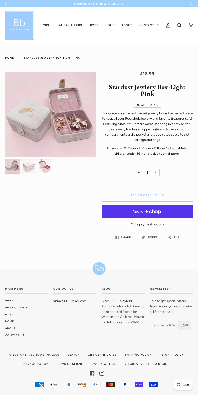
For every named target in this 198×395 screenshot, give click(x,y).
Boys (9, 314)
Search (73, 354)
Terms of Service (70, 364)
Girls (9, 300)
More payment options (147, 224)
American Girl (17, 307)
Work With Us (104, 364)
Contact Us (15, 335)
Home (9, 57)
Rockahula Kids (147, 105)
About (10, 328)
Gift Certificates (102, 354)
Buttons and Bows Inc (32, 354)
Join (184, 325)
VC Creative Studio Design (147, 364)
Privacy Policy (35, 364)
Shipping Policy (138, 354)
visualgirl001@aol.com (70, 301)
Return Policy (172, 354)
